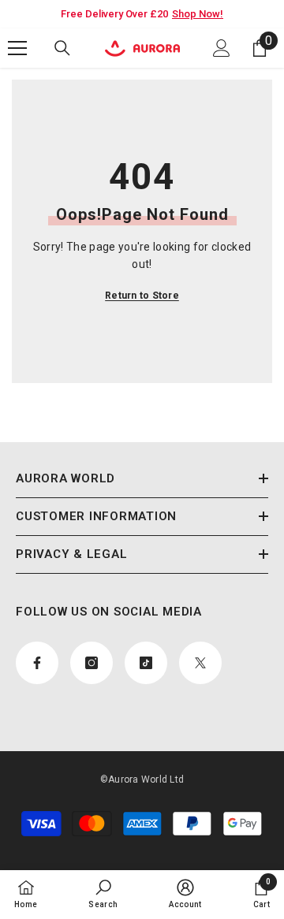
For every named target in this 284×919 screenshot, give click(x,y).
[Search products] (62, 48)
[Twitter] (200, 663)
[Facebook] (37, 663)
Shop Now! (197, 14)
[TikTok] (146, 663)
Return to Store (142, 295)
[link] (103, 893)
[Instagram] (91, 663)
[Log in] (221, 48)
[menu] (17, 48)
